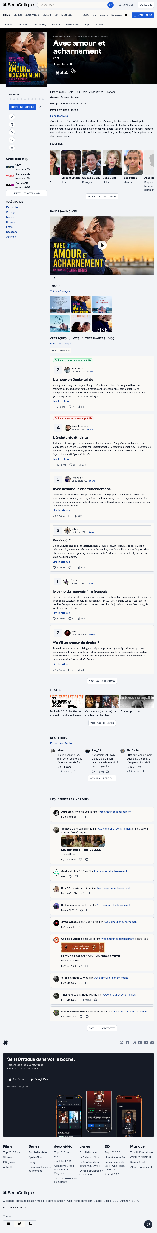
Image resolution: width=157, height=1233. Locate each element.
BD (107, 1146)
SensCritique (59, 36)
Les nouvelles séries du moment (40, 1168)
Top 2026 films (11, 1152)
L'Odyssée (9, 1162)
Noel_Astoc (77, 368)
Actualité (8, 1167)
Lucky (32, 1162)
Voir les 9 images (60, 291)
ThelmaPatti (68, 994)
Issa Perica (130, 177)
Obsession (9, 1157)
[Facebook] (127, 1043)
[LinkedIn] (146, 1043)
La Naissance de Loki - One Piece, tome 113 (115, 1166)
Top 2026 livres (88, 1152)
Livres (84, 1146)
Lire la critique (61, 401)
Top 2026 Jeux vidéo (63, 1154)
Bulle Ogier (109, 177)
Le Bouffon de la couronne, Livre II (89, 1164)
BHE (74, 631)
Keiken (65, 905)
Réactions (58, 738)
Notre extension (55, 1200)
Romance (75, 97)
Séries (34, 1146)
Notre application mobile (30, 1200)
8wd (64, 871)
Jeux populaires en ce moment (65, 1180)
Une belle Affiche (71, 938)
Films (69, 36)
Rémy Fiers (78, 477)
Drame (77, 36)
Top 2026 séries (38, 1152)
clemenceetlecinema (74, 1011)
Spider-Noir (35, 1157)
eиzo (64, 977)
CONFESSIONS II (140, 1157)
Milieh (75, 529)
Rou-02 (65, 888)
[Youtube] (152, 1043)
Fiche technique (59, 115)
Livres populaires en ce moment (91, 1172)
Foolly (74, 580)
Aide (69, 1200)
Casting (56, 144)
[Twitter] (121, 1043)
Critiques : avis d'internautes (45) (82, 338)
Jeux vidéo (63, 1146)
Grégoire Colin (91, 177)
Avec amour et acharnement (95, 36)
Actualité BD (112, 1174)
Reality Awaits (138, 1162)
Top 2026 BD (112, 1152)
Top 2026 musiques (141, 1152)
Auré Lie (66, 811)
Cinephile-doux (80, 426)
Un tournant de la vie (73, 103)
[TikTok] (140, 1043)
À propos (8, 1200)
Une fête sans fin (115, 1157)
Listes (55, 690)
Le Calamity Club (89, 1157)
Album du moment (141, 1167)
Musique (137, 1146)
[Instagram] (134, 1043)
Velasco (66, 828)
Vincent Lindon (70, 177)
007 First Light (62, 1160)
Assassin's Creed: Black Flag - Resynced (64, 1169)
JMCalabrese (69, 921)
